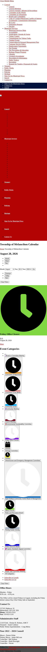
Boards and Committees (17, 16)
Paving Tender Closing (12, 530)
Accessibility (13, 32)
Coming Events (14, 40)
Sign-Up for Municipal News (14, 76)
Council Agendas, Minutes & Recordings (23, 11)
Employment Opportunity (17, 46)
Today (7, 275)
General (7, 448)
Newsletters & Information (18, 58)
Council (7, 5)
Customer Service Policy (17, 44)
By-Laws (12, 22)
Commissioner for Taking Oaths (20, 38)
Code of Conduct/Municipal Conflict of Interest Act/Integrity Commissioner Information (25, 19)
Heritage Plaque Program (17, 52)
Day (6, 263)
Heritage (7, 74)
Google (11, 578)
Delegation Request (15, 24)
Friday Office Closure (12, 440)
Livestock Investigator (16, 56)
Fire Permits (13, 48)
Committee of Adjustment (17, 15)
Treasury (7, 66)
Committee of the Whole (17, 13)
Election (11, 26)
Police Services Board (12, 546)
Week (7, 261)
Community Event (11, 406)
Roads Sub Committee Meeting (15, 571)
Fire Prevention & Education (19, 50)
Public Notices (14, 60)
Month (7, 258)
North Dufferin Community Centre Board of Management (23, 499)
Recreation (12, 62)
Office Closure (9, 510)
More (2, 344)
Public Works (9, 68)
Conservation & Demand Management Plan (24, 42)
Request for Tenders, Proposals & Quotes (23, 64)
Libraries (12, 54)
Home (2, 249)
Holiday (7, 458)
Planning (7, 70)
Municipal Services (11, 28)
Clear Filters (5, 282)
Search (6, 78)
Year (24, 269)
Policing (7, 72)
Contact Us (8, 80)
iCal (10, 580)
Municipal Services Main (17, 30)
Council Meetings (15, 9)
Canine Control (14, 36)
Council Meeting (10, 422)
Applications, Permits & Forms (19, 34)
